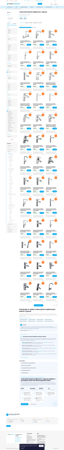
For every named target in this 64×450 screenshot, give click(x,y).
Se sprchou (9, 125)
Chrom (9, 38)
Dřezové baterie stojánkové (40, 319)
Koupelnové (10, 165)
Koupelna (9, 77)
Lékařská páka (10, 114)
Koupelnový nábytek (10, 149)
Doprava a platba (25, 404)
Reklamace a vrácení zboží (30, 442)
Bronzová (9, 55)
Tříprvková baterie (10, 127)
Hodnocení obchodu (29, 438)
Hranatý (9, 46)
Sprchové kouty (10, 145)
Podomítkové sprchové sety (12, 205)
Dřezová (9, 103)
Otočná (9, 115)
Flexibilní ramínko (10, 113)
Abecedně (40, 22)
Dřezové (10, 164)
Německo (9, 136)
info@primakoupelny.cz (19, 437)
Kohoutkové (9, 65)
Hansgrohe (9, 30)
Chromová (9, 57)
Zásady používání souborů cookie (31, 439)
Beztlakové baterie (11, 160)
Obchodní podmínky (29, 437)
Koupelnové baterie (11, 183)
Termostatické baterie (11, 168)
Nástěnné (10, 213)
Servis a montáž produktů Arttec (41, 437)
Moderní (9, 47)
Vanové (10, 180)
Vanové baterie (10, 157)
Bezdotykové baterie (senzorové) (12, 194)
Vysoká (9, 128)
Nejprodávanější (35, 22)
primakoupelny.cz (19, 441)
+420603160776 (18, 438)
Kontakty (28, 435)
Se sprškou (9, 126)
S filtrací (9, 121)
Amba (9, 86)
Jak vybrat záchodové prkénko (41, 441)
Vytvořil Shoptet (56, 448)
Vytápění (9, 151)
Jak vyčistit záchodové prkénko (41, 442)
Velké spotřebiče (10, 231)
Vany (8, 147)
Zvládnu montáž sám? (24, 372)
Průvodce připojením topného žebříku (41, 440)
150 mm (10, 191)
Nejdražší (30, 22)
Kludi (10, 175)
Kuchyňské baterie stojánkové (48, 319)
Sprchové (10, 176)
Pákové (9, 66)
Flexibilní (10, 217)
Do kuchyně (10, 202)
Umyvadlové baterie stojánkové (23, 319)
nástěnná (47, 342)
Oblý (9, 48)
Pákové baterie (10, 156)
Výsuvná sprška (10, 131)
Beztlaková (9, 100)
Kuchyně (9, 78)
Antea (9, 87)
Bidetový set (9, 102)
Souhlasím (41, 445)
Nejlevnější (26, 22)
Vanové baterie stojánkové (32, 319)
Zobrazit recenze (14, 415)
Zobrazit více (8, 426)
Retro (9, 94)
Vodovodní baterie (10, 153)
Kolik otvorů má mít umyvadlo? (26, 365)
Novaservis (10, 172)
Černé (10, 186)
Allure (9, 85)
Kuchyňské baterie (11, 208)
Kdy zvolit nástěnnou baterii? (25, 370)
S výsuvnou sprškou (11, 220)
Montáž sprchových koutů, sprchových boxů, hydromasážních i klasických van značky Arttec (41, 436)
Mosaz (9, 39)
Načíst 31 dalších (38, 305)
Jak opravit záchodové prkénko (41, 443)
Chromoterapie (39, 438)
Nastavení (22, 448)
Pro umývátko (9, 119)
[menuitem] (10, 7)
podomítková (24, 343)
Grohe (9, 29)
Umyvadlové (10, 179)
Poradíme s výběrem (33, 404)
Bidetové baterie (10, 193)
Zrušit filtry (12, 139)
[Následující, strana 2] (54, 305)
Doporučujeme (22, 22)
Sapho (10, 201)
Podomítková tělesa (11, 204)
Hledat (40, 3)
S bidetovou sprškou (10, 120)
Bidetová (9, 101)
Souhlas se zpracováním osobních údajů (31, 441)
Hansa (10, 197)
